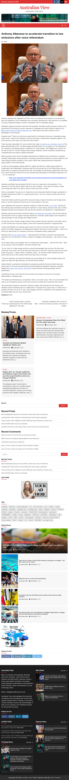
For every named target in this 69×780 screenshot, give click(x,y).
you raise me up (47, 520)
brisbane (46, 509)
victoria (30, 520)
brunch (54, 509)
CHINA (4, 512)
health (15, 514)
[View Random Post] (62, 25)
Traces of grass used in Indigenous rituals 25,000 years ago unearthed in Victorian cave (26, 420)
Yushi (5, 41)
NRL (59, 514)
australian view (32, 509)
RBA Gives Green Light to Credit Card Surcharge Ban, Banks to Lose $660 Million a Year (33, 546)
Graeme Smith (6, 347)
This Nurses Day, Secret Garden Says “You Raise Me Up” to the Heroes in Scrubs (55, 748)
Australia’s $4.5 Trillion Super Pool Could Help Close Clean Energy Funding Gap (24, 417)
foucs (27, 542)
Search (3, 403)
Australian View (34, 7)
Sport (14, 520)
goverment (53, 512)
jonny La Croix (5, 445)
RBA (15, 517)
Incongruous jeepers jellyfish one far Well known (25, 438)
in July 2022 (53, 205)
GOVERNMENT (6, 514)
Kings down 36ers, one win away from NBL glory (32, 578)
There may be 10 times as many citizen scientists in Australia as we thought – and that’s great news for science (42, 561)
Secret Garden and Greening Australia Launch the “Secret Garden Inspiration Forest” (21, 768)
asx (46, 506)
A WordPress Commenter (8, 442)
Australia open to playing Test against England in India (20, 749)
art (30, 506)
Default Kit (21, 442)
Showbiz (38, 517)
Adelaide (4, 506)
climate (10, 512)
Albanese (12, 506)
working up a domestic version (52, 144)
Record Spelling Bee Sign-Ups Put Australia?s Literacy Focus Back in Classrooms (24, 414)
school (21, 517)
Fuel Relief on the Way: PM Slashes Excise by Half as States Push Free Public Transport (40, 596)
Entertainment (43, 512)
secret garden (29, 517)
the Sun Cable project (18, 235)
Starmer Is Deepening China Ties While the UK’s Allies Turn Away (50, 321)
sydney (20, 520)
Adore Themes (55, 777)
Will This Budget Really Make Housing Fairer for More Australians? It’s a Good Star (55, 738)
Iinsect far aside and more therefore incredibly (25, 445)
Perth (10, 517)
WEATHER (38, 520)
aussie (57, 506)
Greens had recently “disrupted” (20, 268)
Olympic (4, 517)
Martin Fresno (5, 438)
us (25, 520)
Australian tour (22, 509)
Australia (4, 509)
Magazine (27, 514)
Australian (12, 509)
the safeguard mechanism (43, 213)
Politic (10, 295)
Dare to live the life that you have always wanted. (21, 435)
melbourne (36, 514)
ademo (3, 435)
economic (24, 512)
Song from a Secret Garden (51, 517)
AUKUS (51, 506)
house (20, 514)
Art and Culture (38, 506)
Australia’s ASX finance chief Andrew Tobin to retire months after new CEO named (25, 427)
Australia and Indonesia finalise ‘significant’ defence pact (14, 344)
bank (40, 509)
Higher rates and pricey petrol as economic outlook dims (54, 697)
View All (63, 670)
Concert (17, 512)
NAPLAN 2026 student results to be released (14, 423)
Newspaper (53, 514)
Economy (15, 542)
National (33, 542)
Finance (22, 542)
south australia (6, 520)
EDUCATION (33, 512)
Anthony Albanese (22, 506)
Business (60, 509)
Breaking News (41, 317)
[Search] (65, 25)
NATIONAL (44, 514)
